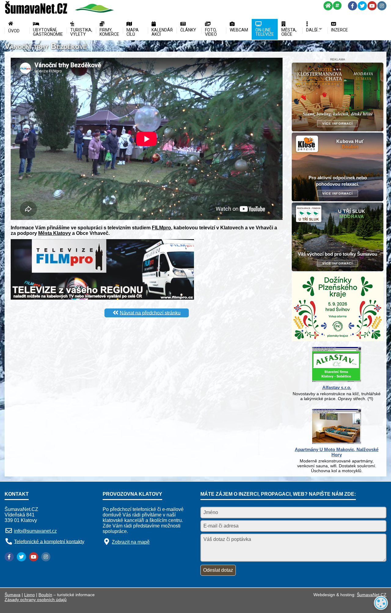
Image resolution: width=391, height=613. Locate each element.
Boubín (45, 594)
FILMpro (161, 227)
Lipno (29, 594)
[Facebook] (352, 5)
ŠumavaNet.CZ (371, 594)
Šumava (12, 594)
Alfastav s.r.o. (336, 387)
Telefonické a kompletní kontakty (49, 541)
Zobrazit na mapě (131, 542)
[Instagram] (381, 5)
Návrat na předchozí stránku (150, 312)
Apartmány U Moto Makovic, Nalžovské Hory (336, 452)
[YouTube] (372, 5)
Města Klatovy (54, 233)
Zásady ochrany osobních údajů (36, 599)
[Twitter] (362, 5)
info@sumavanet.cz (35, 531)
